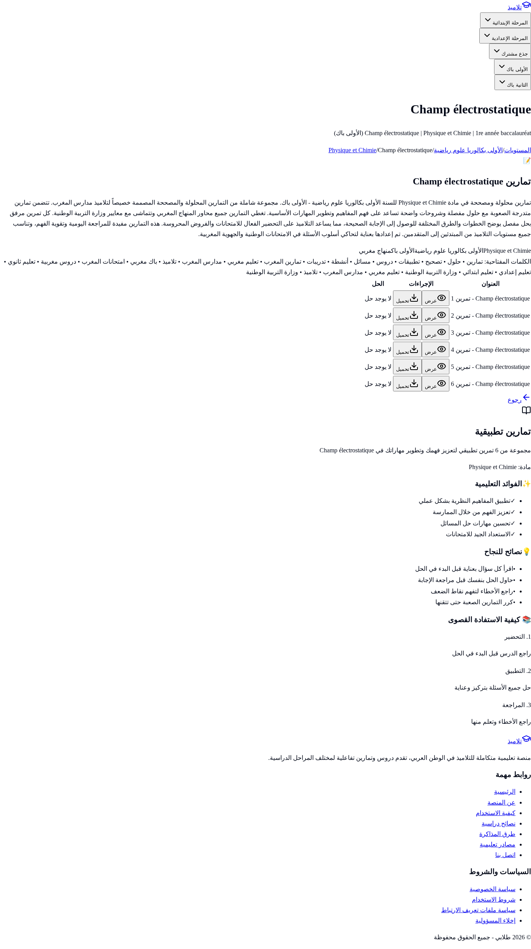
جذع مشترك (514, 54)
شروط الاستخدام (493, 899)
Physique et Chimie (352, 150)
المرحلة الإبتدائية (510, 23)
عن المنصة (501, 802)
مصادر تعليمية (497, 844)
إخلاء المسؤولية (495, 920)
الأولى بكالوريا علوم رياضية (468, 150)
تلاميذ (515, 7)
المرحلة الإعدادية (510, 38)
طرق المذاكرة (497, 834)
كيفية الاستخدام (495, 813)
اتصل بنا (505, 855)
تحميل (402, 301)
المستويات (517, 150)
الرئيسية (504, 791)
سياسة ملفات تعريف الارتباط (478, 910)
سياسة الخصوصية (492, 889)
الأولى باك (517, 69)
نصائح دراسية (498, 823)
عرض (431, 301)
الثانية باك (517, 85)
